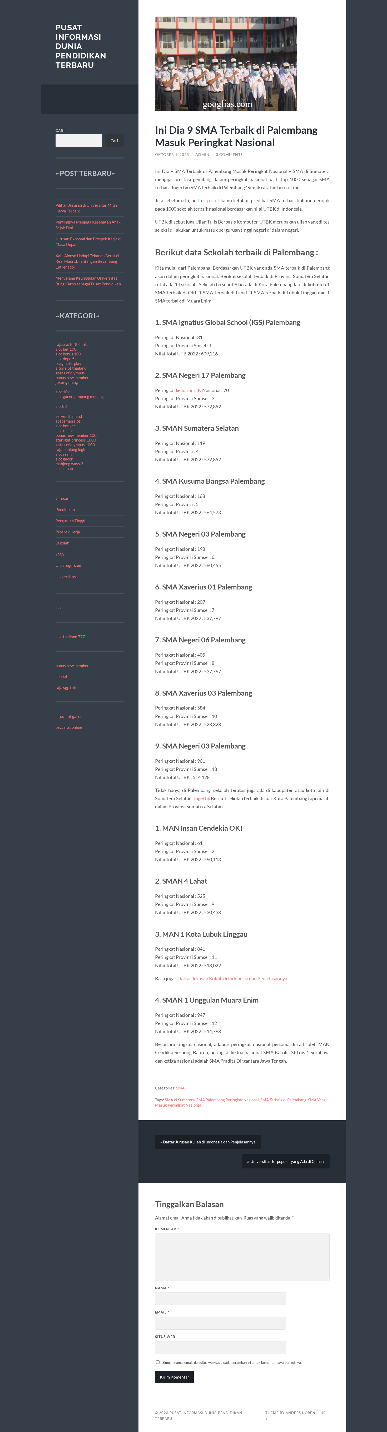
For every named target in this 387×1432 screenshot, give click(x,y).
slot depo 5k (66, 358)
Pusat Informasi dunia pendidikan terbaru (81, 46)
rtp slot (211, 200)
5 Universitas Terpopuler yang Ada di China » (285, 1161)
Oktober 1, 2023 (172, 154)
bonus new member (72, 377)
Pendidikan (65, 509)
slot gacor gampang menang (80, 396)
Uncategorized (68, 565)
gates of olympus (70, 372)
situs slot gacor (69, 716)
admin (202, 154)
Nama (162, 1288)
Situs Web (165, 1337)
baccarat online (69, 727)
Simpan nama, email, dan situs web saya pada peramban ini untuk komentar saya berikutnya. (232, 1362)
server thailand (69, 416)
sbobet (61, 676)
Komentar (167, 1229)
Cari (60, 130)
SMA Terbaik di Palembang (283, 1099)
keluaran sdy (188, 390)
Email (162, 1312)
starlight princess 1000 (76, 440)
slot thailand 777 (70, 636)
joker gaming (67, 382)
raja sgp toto (66, 687)
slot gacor (64, 459)
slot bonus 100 (68, 353)
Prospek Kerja (68, 531)
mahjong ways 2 (69, 463)
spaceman (64, 468)
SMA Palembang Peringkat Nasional (227, 1099)
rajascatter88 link (71, 344)
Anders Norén (300, 1413)
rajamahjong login (71, 449)
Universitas (66, 576)
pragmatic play (68, 363)
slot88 (61, 406)
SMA (60, 554)
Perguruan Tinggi (70, 520)
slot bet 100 (66, 349)
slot (59, 607)
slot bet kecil (67, 425)
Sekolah (62, 543)
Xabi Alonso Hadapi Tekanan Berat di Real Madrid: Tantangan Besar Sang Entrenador (87, 261)
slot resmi (64, 430)
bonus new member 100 (76, 435)
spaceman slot (68, 421)
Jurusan (62, 498)
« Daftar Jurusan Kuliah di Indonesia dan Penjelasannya (208, 1141)
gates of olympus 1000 (75, 444)
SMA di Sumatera (180, 1099)
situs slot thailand (71, 368)
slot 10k (63, 391)
